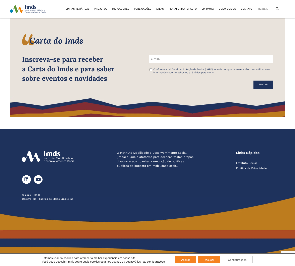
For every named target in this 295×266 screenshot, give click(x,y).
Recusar (209, 259)
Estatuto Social (246, 163)
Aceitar (185, 259)
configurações (156, 261)
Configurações (237, 259)
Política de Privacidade (251, 168)
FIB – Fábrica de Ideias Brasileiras (52, 199)
